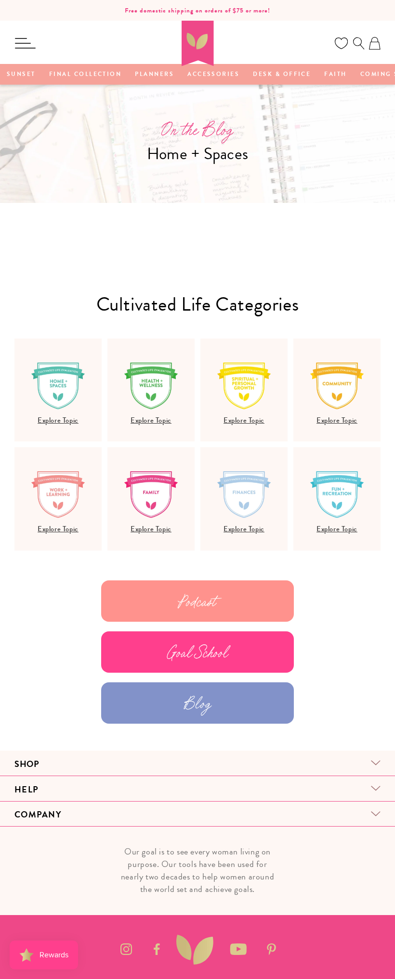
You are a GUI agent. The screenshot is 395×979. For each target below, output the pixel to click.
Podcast (197, 601)
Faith (335, 74)
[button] (25, 43)
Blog (197, 703)
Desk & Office (282, 74)
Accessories (213, 74)
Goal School (197, 652)
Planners (154, 74)
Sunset (21, 74)
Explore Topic (58, 420)
